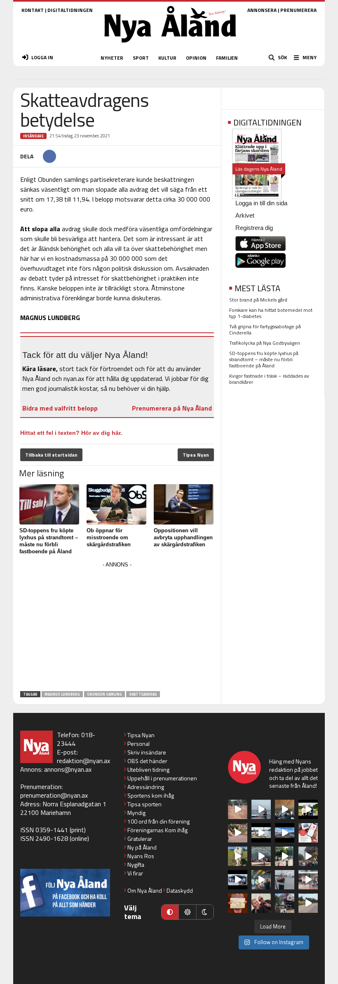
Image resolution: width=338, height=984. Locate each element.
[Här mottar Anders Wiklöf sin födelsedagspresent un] (261, 879)
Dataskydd (180, 890)
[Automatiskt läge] (169, 912)
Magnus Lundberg (62, 694)
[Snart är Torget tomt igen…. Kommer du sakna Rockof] (284, 856)
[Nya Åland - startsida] (170, 45)
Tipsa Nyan (196, 455)
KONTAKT (32, 10)
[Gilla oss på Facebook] (65, 892)
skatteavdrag (143, 694)
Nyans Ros (140, 856)
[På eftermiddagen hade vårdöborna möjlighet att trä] (308, 809)
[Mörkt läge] (205, 912)
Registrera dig (254, 227)
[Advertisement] (117, 627)
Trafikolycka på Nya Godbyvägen (264, 343)
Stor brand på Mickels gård (258, 300)
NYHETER (112, 58)
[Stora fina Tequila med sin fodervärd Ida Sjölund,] (237, 856)
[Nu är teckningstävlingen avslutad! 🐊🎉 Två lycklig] (237, 903)
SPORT (141, 58)
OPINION (196, 58)
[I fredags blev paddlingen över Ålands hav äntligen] (261, 809)
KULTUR (167, 58)
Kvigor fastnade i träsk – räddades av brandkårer (269, 379)
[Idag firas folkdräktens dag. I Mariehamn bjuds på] (261, 856)
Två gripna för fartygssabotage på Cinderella (265, 330)
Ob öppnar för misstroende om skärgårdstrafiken (109, 537)
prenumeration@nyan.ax (54, 795)
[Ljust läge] (187, 912)
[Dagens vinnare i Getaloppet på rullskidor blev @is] (308, 903)
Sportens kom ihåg (150, 795)
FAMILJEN (227, 58)
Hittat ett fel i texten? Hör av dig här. (71, 432)
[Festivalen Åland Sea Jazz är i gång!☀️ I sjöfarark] (284, 809)
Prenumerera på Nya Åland (172, 408)
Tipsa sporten (144, 804)
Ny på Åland (142, 847)
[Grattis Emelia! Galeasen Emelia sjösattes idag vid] (284, 879)
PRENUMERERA (298, 10)
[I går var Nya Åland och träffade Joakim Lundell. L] (261, 903)
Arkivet (244, 215)
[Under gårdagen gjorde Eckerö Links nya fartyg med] (284, 832)
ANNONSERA (262, 10)
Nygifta (135, 864)
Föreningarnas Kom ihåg (157, 830)
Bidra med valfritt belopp (60, 408)
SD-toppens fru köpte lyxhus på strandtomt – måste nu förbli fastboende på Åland (263, 359)
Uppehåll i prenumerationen (162, 778)
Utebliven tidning (148, 769)
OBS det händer (147, 761)
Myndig (136, 812)
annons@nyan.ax (68, 769)
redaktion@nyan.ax (83, 761)
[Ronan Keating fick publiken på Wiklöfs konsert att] (308, 856)
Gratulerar (139, 838)
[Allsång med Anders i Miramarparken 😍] (237, 879)
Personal (138, 743)
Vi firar (135, 873)
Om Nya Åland (144, 890)
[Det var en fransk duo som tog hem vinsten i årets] (261, 832)
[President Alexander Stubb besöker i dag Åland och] (237, 832)
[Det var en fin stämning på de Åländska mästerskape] (237, 809)
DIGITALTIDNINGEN (70, 10)
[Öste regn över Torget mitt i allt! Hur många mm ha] (308, 879)
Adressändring (145, 786)
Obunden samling (104, 694)
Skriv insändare (146, 752)
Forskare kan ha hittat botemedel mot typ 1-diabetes (270, 313)
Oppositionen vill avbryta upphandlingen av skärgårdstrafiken (183, 537)
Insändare (33, 136)
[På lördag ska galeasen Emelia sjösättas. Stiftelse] (284, 903)
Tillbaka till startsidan (51, 455)
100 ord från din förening (158, 821)
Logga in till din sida (261, 203)
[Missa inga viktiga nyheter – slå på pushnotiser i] (308, 832)
